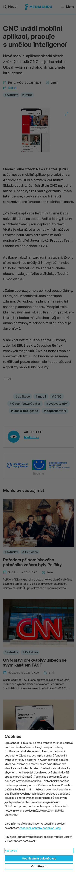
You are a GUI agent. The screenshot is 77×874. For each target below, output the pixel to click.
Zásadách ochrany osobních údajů (40, 827)
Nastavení (11, 850)
